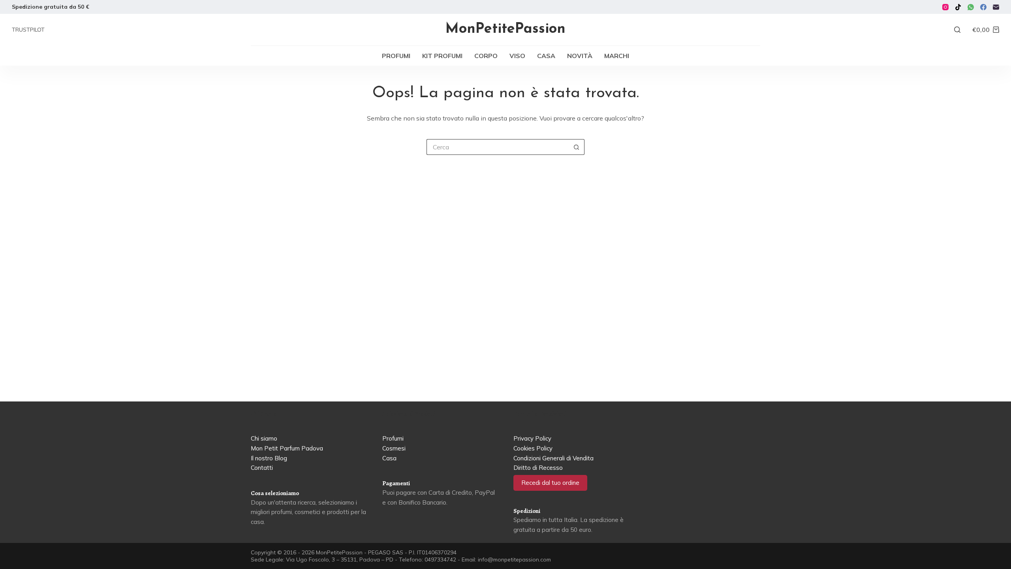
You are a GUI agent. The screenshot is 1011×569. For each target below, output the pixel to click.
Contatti (262, 467)
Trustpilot (28, 29)
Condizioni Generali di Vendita (553, 458)
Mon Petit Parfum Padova (287, 448)
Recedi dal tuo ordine (550, 482)
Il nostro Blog (269, 458)
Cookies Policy (532, 448)
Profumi (396, 56)
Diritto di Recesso (538, 467)
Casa (546, 56)
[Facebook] (983, 7)
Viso (517, 56)
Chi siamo (264, 438)
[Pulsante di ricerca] (576, 147)
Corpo (486, 56)
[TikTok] (958, 7)
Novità (579, 56)
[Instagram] (945, 7)
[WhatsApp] (971, 7)
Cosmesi (394, 448)
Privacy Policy (532, 438)
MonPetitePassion (505, 29)
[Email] (996, 7)
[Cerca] (957, 29)
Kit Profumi (442, 56)
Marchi (616, 56)
